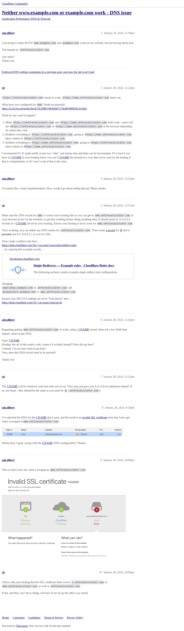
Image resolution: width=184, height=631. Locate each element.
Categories (19, 617)
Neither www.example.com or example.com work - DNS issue (67, 12)
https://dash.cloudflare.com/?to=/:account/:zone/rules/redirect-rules (39, 245)
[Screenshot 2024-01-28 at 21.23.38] (64, 515)
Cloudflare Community (15, 3)
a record (110, 230)
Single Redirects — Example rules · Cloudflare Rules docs (73, 265)
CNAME (16, 157)
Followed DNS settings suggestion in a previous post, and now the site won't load (48, 72)
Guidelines (34, 617)
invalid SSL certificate (94, 417)
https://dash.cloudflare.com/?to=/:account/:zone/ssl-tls (32, 302)
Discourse (22, 625)
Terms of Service (53, 617)
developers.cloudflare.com (25, 258)
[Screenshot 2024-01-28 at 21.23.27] (64, 431)
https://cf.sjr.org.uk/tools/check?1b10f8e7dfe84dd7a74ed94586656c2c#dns (44, 108)
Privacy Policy (75, 617)
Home (5, 617)
